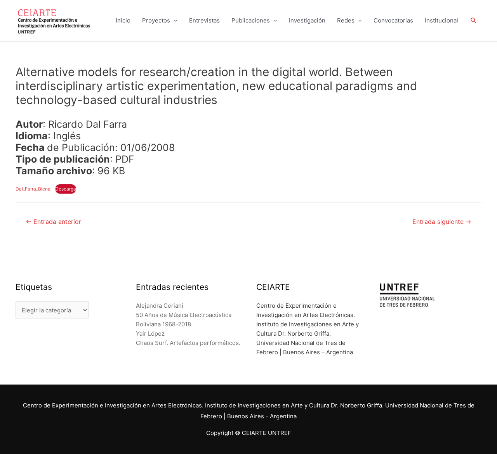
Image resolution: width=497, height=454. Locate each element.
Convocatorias (393, 20)
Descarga (65, 189)
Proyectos (156, 20)
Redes (346, 20)
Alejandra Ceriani (159, 305)
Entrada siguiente (441, 221)
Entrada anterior (53, 221)
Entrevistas (204, 20)
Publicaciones (250, 20)
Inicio (123, 20)
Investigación (307, 20)
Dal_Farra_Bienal (34, 189)
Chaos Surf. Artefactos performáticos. (188, 343)
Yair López (150, 333)
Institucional (441, 20)
